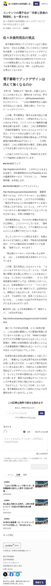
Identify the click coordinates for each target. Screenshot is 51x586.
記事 (18, 474)
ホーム (10, 474)
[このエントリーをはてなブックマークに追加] (18, 574)
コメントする (39, 466)
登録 (36, 3)
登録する (39, 582)
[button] (5, 432)
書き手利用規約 (8, 556)
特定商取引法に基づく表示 (12, 566)
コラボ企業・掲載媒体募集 (12, 572)
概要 (25, 474)
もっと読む (8, 534)
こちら (33, 417)
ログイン (45, 3)
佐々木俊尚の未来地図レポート (20, 3)
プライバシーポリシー (11, 562)
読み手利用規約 (8, 559)
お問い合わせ (8, 569)
